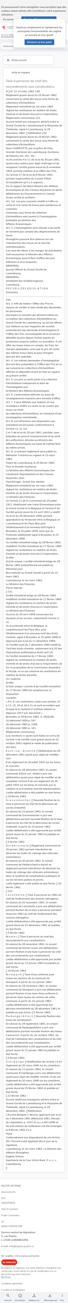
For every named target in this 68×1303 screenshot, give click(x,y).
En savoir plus (11, 19)
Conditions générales (12, 1283)
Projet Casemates (10, 1215)
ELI (2, 1221)
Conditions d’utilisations (13, 1289)
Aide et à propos (9, 1209)
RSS (3, 1198)
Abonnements (8, 1192)
